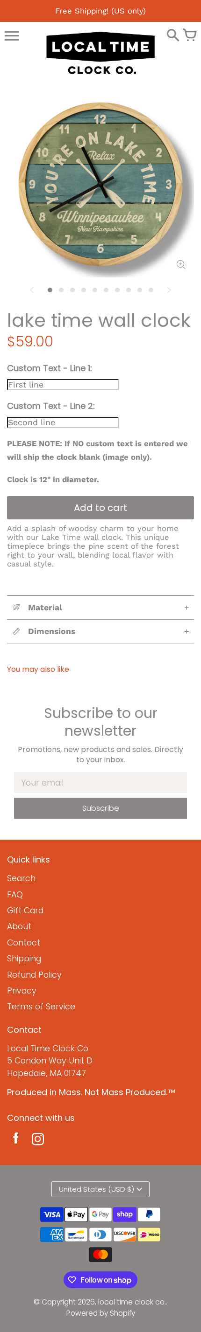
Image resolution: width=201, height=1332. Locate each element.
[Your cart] (189, 36)
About (19, 926)
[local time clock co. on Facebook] (15, 1141)
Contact (23, 942)
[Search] (173, 36)
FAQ (15, 894)
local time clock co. (132, 1302)
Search (21, 878)
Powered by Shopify (100, 1313)
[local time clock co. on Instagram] (37, 1141)
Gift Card (25, 910)
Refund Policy (34, 974)
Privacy (21, 990)
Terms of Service (41, 1006)
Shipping (24, 958)
